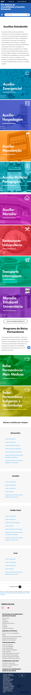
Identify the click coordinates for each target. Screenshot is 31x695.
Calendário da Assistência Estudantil (11, 636)
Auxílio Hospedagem (10, 485)
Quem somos (5, 618)
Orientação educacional (8, 663)
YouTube (8, 608)
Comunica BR (11, 1)
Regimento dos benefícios (9, 640)
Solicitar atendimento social (9, 638)
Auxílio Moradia (9, 491)
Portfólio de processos (8, 623)
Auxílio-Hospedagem (8, 646)
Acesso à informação (21, 1)
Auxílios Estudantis (8, 642)
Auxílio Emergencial (10, 439)
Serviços (4, 625)
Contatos (4, 620)
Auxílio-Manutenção (7, 648)
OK (22, 675)
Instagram (2, 608)
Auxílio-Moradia (6, 651)
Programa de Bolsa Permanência (11, 658)
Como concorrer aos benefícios (15, 321)
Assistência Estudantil (9, 631)
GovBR (2, 1)
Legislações (5, 621)
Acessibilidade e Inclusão (10, 661)
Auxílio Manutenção (10, 442)
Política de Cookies (8, 686)
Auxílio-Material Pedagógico (9, 650)
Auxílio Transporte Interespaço (13, 448)
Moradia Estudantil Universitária (13, 452)
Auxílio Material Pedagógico (12, 445)
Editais (4, 635)
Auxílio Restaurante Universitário (13, 529)
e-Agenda (4, 626)
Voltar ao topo (14, 586)
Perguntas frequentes (8, 628)
